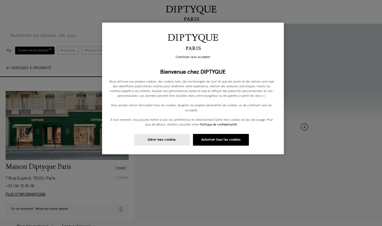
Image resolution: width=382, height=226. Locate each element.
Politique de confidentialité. (219, 124)
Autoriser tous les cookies (221, 139)
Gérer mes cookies (162, 139)
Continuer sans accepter (193, 57)
